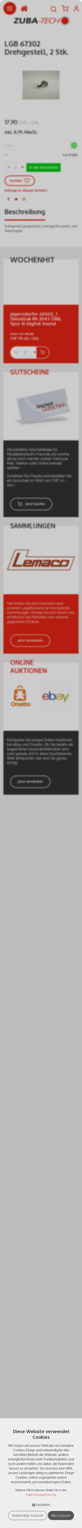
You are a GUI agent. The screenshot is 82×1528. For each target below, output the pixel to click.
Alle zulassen (61, 1515)
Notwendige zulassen (28, 1515)
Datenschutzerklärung (41, 1494)
